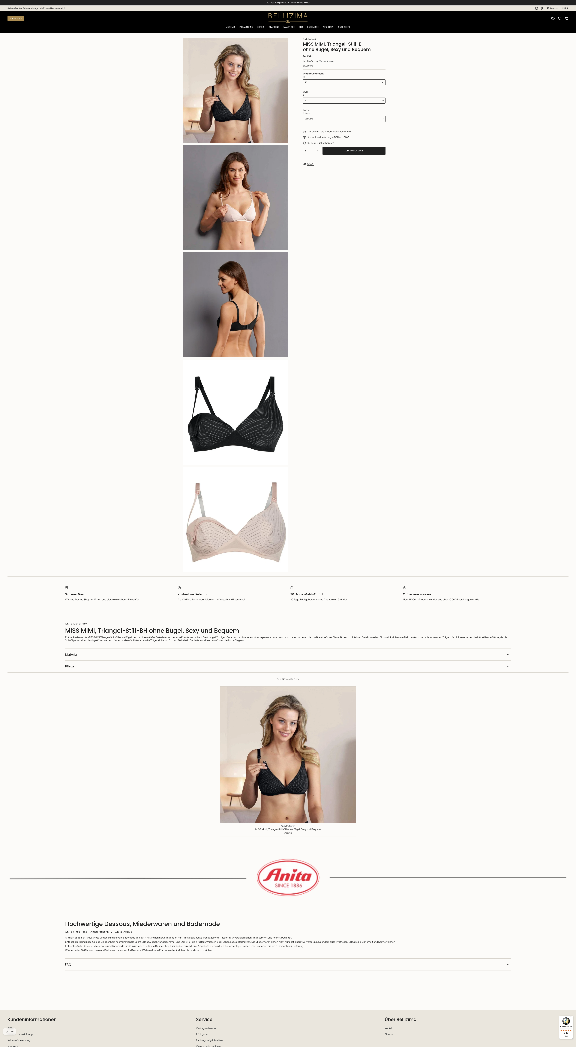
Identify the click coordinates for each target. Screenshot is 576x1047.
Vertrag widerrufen (206, 1028)
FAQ (68, 964)
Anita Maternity (310, 39)
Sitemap (389, 1034)
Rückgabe (201, 1034)
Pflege (69, 666)
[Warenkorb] (566, 18)
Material (71, 654)
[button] (230, 27)
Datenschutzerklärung (20, 1034)
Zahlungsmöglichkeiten (209, 1040)
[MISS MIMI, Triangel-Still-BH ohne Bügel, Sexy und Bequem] (288, 754)
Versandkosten (326, 61)
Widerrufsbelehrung (19, 1040)
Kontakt (389, 1028)
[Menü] (571, 1017)
